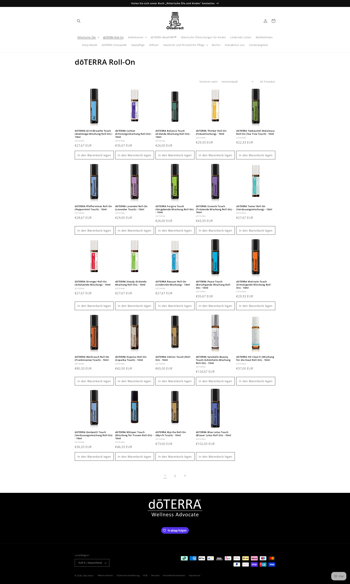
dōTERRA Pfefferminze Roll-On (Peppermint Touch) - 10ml (93, 208)
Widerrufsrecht (105, 575)
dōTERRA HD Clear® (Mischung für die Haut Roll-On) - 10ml (255, 358)
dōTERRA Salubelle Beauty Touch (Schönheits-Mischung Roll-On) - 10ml (213, 360)
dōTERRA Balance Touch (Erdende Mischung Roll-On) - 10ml (173, 134)
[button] (79, 21)
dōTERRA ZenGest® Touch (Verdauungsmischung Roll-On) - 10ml (93, 435)
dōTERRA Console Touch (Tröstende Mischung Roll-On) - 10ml (215, 209)
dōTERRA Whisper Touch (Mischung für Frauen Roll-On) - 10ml (134, 435)
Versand (155, 575)
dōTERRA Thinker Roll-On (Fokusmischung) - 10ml (211, 132)
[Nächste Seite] (185, 476)
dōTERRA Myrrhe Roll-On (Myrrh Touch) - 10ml (170, 434)
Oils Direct (88, 575)
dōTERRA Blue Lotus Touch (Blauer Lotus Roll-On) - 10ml (213, 434)
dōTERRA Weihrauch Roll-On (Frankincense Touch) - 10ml (92, 358)
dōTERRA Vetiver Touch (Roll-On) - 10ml (173, 358)
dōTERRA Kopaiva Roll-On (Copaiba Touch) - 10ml (131, 358)
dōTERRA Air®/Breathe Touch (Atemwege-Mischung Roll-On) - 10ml (94, 134)
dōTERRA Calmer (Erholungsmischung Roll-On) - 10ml (133, 134)
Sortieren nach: (208, 81)
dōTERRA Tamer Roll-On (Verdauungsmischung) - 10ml (254, 208)
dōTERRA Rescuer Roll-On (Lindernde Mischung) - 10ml (172, 283)
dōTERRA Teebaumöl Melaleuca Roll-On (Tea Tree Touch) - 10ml (255, 132)
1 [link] (165, 476)
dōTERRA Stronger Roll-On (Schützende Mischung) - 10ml (93, 283)
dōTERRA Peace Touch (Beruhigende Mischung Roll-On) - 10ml (213, 284)
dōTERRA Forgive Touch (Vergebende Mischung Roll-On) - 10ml (174, 209)
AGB (145, 575)
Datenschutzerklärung (128, 575)
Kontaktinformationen (174, 575)
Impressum (194, 575)
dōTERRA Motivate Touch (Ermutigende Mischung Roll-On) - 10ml (253, 284)
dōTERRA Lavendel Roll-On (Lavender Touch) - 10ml (131, 208)
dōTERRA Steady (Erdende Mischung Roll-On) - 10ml (131, 283)
